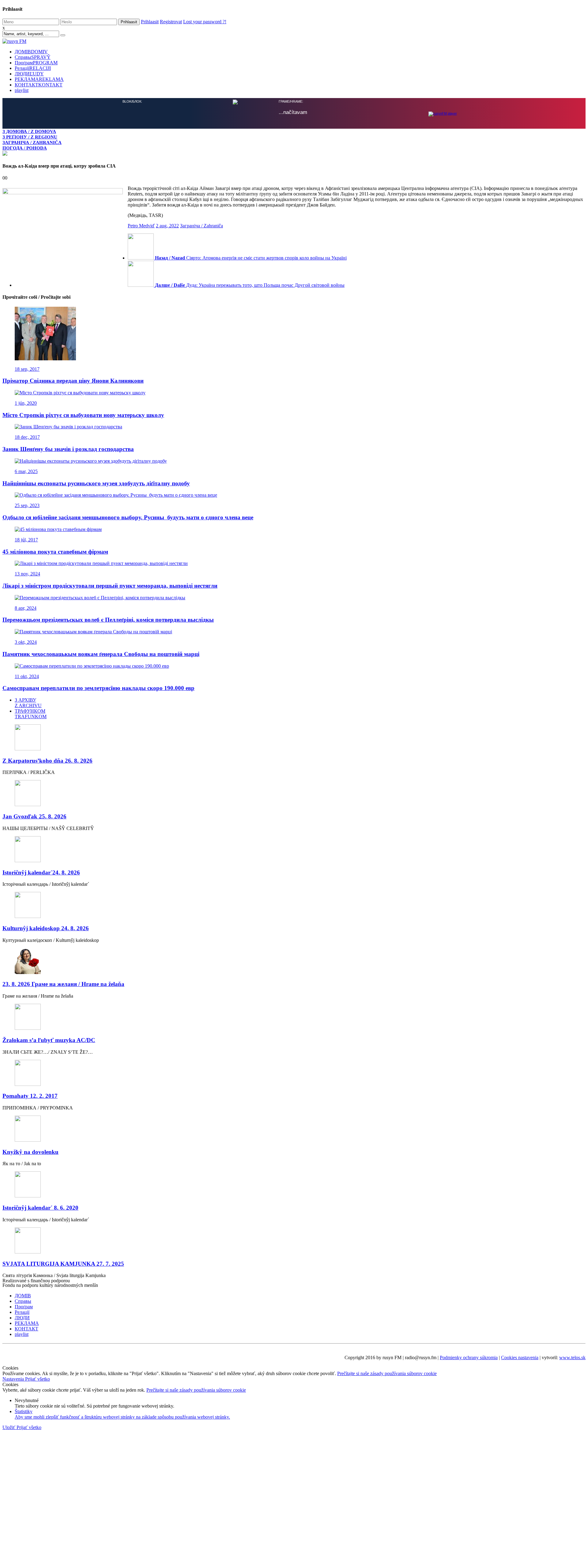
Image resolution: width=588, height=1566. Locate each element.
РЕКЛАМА (39, 79)
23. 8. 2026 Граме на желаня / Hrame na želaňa (63, 984)
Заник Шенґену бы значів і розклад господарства (68, 449)
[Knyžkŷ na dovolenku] (294, 1129)
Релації (33, 68)
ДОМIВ (31, 51)
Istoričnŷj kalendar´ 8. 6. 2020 (40, 1207)
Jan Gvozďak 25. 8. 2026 (34, 816)
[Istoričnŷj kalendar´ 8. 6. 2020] (294, 1185)
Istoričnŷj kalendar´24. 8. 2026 (41, 872)
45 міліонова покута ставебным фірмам (55, 551)
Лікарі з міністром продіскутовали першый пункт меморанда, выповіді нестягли (109, 585)
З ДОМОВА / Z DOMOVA (29, 131)
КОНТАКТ (38, 84)
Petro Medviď (141, 225)
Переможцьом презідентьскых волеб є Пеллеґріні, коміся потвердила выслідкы (108, 619)
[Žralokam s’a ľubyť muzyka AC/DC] (294, 1017)
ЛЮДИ (29, 73)
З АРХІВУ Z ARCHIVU (28, 702)
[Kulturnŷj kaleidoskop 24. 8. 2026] (294, 905)
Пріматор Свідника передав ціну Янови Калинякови (73, 380)
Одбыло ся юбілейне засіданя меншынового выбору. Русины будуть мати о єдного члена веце (127, 517)
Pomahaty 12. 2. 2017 (30, 1096)
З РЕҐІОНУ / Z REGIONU (29, 136)
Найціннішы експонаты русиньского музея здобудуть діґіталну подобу (96, 483)
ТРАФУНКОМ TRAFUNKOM (31, 713)
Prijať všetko (37, 1379)
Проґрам (36, 62)
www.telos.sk (572, 1357)
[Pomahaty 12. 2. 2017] (294, 1073)
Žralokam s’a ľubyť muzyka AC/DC (48, 1040)
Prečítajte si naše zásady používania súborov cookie (387, 1373)
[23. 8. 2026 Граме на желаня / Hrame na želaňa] (294, 961)
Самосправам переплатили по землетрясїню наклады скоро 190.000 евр (98, 688)
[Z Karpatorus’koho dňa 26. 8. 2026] (294, 738)
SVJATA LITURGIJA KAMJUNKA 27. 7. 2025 (63, 1264)
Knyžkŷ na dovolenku (30, 1152)
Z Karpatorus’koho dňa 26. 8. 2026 (47, 760)
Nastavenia (13, 1379)
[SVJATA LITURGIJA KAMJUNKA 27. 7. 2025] (294, 1241)
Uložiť (9, 1427)
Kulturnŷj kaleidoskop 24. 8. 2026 (45, 928)
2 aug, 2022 (167, 225)
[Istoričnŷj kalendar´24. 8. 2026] (294, 849)
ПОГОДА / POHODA (24, 147)
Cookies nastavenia (519, 1357)
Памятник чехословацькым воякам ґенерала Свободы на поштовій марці (100, 654)
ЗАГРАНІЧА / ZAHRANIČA (32, 142)
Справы (33, 57)
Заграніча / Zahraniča (201, 225)
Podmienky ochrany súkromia (469, 1357)
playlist (21, 90)
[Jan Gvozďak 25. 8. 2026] (294, 793)
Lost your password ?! (204, 21)
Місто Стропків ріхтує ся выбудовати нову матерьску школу (83, 415)
